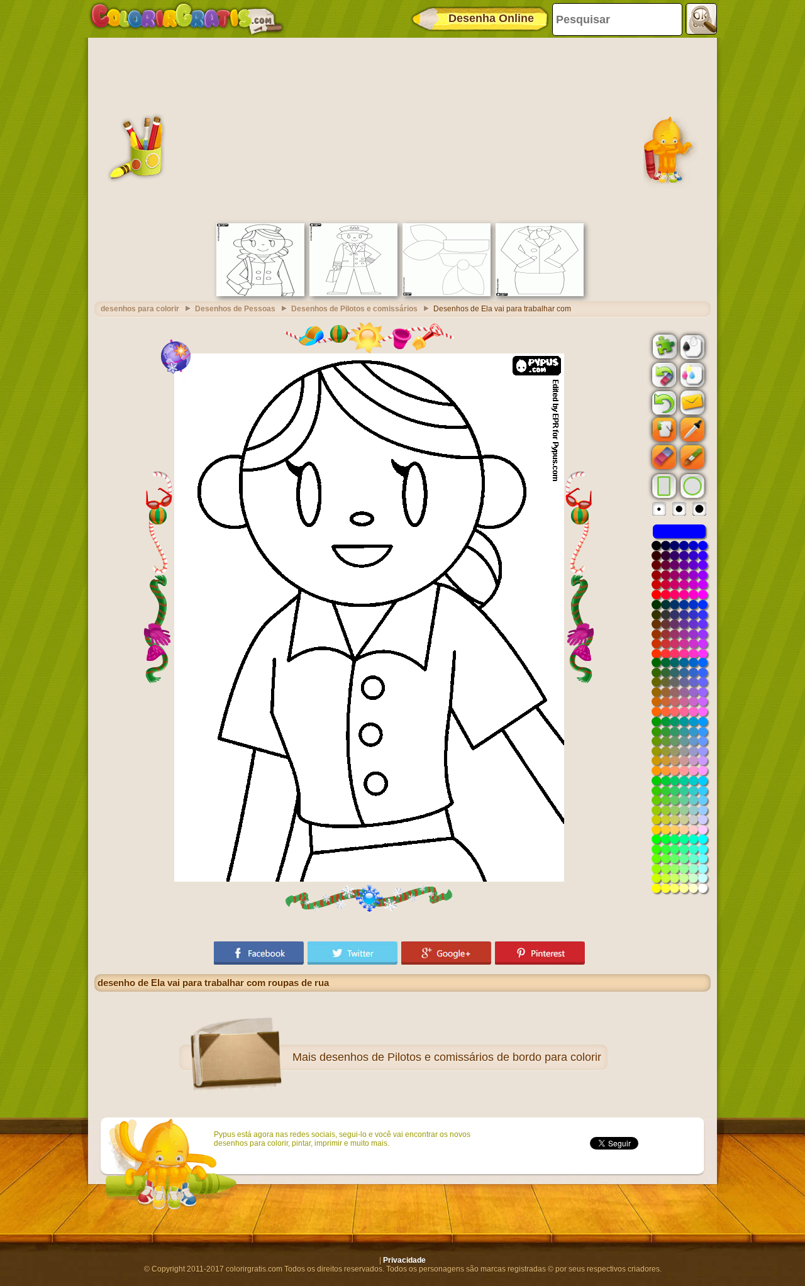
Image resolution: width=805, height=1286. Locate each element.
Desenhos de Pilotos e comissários (354, 308)
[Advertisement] (402, 129)
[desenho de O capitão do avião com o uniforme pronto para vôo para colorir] (353, 293)
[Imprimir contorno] (691, 346)
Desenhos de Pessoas (235, 308)
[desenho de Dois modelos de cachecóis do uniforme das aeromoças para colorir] (446, 293)
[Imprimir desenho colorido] (691, 374)
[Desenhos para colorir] (187, 19)
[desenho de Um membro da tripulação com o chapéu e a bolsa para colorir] (260, 293)
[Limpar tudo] (663, 374)
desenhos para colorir (140, 308)
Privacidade (404, 1260)
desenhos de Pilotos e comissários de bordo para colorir (460, 1057)
